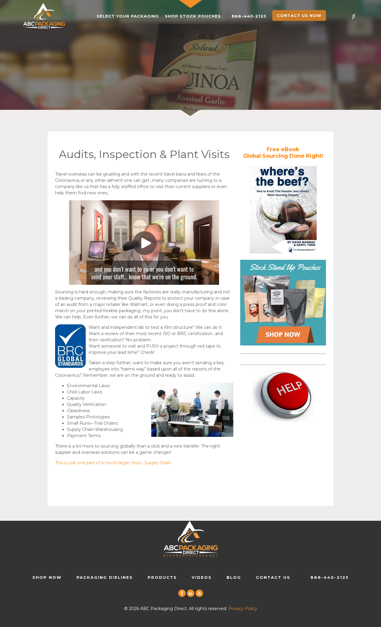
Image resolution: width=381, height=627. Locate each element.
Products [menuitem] (162, 577)
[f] (182, 593)
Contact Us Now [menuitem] (299, 15)
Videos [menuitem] (202, 577)
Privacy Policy (242, 608)
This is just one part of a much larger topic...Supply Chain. (113, 462)
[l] (190, 593)
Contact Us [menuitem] (273, 577)
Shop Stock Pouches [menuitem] (193, 16)
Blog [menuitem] (234, 577)
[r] (199, 593)
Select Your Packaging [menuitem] (128, 16)
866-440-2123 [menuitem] (249, 16)
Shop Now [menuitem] (47, 577)
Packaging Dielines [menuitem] (104, 577)
